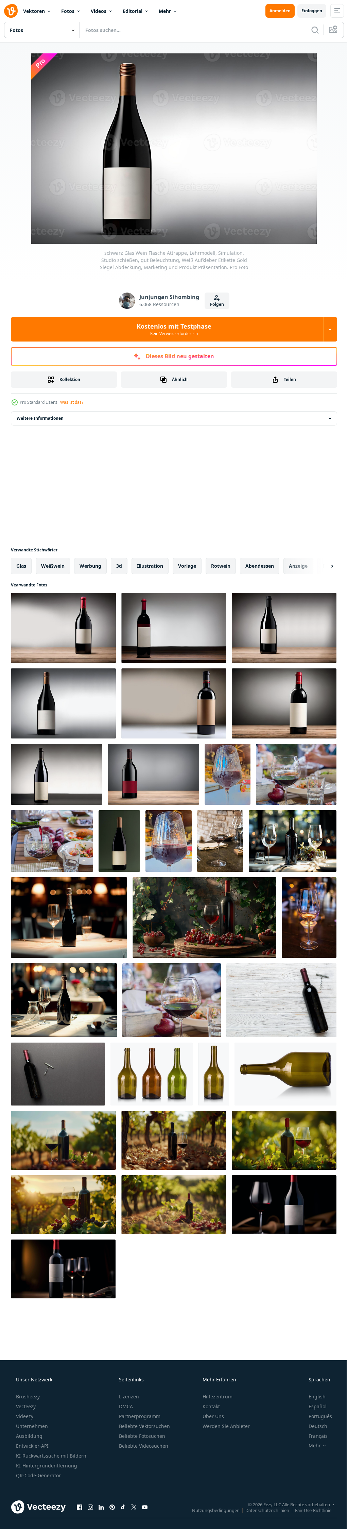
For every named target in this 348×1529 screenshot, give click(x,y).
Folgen (214, 304)
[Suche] (310, 30)
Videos (98, 11)
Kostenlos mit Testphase (171, 329)
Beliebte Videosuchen (143, 1446)
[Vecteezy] (11, 11)
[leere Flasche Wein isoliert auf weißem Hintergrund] (213, 1074)
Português (316, 1416)
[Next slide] (321, 566)
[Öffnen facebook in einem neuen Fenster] (79, 1507)
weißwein (53, 566)
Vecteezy (25, 1406)
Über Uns (212, 1416)
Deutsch (313, 1426)
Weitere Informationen (40, 418)
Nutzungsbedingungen (210, 1510)
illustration (150, 566)
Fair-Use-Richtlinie (308, 1510)
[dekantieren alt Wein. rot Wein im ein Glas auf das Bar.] (220, 841)
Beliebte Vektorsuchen (143, 1426)
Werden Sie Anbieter (225, 1426)
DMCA (125, 1406)
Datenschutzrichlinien (262, 1510)
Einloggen (306, 11)
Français (313, 1436)
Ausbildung (28, 1436)
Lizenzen (128, 1396)
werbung (90, 566)
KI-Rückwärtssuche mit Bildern (50, 1455)
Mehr (165, 11)
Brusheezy (27, 1396)
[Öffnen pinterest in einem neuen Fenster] (112, 1507)
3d (119, 566)
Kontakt (210, 1406)
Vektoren (34, 11)
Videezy (24, 1416)
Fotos (67, 11)
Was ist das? (71, 402)
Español (313, 1406)
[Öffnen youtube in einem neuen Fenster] (144, 1507)
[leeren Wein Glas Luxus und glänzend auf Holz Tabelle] (309, 917)
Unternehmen (31, 1426)
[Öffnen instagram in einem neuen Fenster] (90, 1507)
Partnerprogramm (139, 1416)
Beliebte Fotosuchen (141, 1436)
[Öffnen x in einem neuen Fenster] (134, 1507)
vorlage (187, 566)
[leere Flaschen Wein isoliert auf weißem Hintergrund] (151, 1074)
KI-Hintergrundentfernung (45, 1465)
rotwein (220, 566)
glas (21, 566)
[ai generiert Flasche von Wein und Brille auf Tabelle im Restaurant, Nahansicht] (292, 841)
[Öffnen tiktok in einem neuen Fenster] (123, 1507)
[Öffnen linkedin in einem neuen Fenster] (101, 1507)
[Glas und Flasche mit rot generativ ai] (284, 1204)
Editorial (132, 11)
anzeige (298, 566)
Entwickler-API (31, 1446)
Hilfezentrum (217, 1396)
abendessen (259, 566)
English (312, 1396)
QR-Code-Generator (37, 1475)
